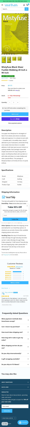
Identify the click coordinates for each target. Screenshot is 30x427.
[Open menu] (2, 5)
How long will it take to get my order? (12, 339)
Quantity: (4, 102)
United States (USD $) (7, 418)
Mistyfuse (5, 78)
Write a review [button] (15, 283)
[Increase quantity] (17, 102)
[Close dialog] (27, 206)
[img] (5, 296)
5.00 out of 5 (19, 266)
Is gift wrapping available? (11, 359)
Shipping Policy (6, 254)
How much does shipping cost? (12, 332)
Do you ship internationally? (11, 353)
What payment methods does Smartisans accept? (12, 320)
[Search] (26, 9)
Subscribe (7, 411)
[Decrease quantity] (9, 102)
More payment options (15, 123)
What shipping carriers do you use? (12, 347)
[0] (27, 5)
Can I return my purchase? (11, 327)
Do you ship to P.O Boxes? (10, 364)
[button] (8, 271)
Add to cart (15, 114)
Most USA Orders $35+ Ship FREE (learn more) (15, 1)
